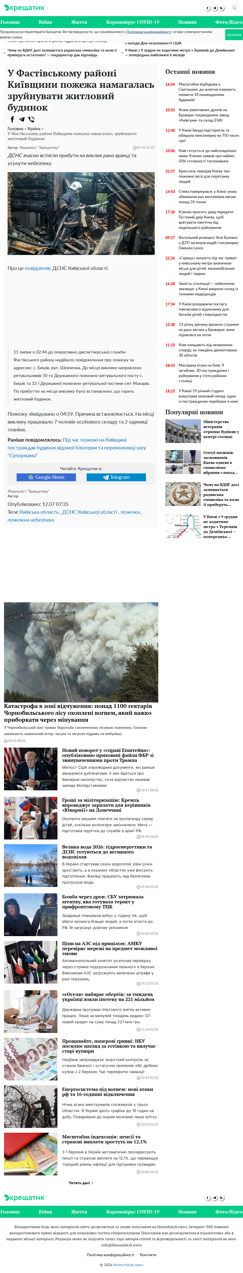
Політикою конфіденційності (149, 32)
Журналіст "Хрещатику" (39, 148)
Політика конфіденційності (110, 1255)
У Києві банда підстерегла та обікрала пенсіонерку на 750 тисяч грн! (209, 135)
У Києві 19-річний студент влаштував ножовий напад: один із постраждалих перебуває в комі (208, 396)
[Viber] (31, 119)
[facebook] (207, 8)
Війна (45, 22)
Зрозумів (234, 35)
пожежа (130, 512)
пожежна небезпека (31, 520)
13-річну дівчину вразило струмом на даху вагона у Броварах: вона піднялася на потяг (209, 330)
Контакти (148, 1255)
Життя (79, 22)
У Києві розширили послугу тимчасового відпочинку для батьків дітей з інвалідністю (204, 309)
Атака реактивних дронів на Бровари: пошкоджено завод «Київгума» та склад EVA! (204, 115)
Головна (10, 22)
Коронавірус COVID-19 (132, 22)
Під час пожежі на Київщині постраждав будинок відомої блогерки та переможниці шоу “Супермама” (77, 448)
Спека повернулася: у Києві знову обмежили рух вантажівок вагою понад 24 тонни (208, 197)
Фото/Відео (229, 22)
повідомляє (38, 268)
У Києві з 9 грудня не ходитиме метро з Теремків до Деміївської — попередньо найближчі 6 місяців (180, 53)
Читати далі (80, 1183)
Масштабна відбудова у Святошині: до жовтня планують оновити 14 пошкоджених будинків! (207, 92)
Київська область (39, 512)
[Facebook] (12, 119)
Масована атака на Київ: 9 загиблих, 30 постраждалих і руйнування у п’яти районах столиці (204, 373)
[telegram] (214, 8)
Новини (187, 22)
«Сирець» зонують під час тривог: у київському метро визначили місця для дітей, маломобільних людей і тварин (208, 266)
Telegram (120, 477)
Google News (50, 477)
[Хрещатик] (24, 8)
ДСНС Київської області (89, 512)
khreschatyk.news (128, 1265)
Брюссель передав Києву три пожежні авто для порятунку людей (204, 176)
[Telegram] (22, 119)
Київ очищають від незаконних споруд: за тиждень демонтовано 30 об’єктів (208, 350)
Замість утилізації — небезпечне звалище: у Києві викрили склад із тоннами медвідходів (208, 289)
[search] (234, 8)
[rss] (221, 8)
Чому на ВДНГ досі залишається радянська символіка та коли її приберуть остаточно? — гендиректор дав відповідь (62, 53)
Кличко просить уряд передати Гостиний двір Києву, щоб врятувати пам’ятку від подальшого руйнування (206, 220)
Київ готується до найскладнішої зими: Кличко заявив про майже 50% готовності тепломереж (207, 156)
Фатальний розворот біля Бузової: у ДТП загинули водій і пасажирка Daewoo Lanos (208, 243)
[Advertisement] (81, 308)
